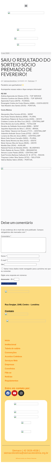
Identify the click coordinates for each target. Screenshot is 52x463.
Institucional (10, 345)
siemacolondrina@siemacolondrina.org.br (26, 453)
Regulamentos (11, 381)
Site (2, 264)
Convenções (11, 353)
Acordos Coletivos (13, 356)
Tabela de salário (12, 348)
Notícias (31, 81)
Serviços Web (11, 361)
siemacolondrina (10, 81)
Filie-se (8, 373)
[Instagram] (21, 393)
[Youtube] (14, 393)
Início (7, 340)
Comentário (6, 236)
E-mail (4, 260)
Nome (4, 256)
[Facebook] (8, 393)
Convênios (10, 369)
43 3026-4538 (31, 450)
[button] (26, 6)
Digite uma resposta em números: (14, 275)
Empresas (9, 365)
